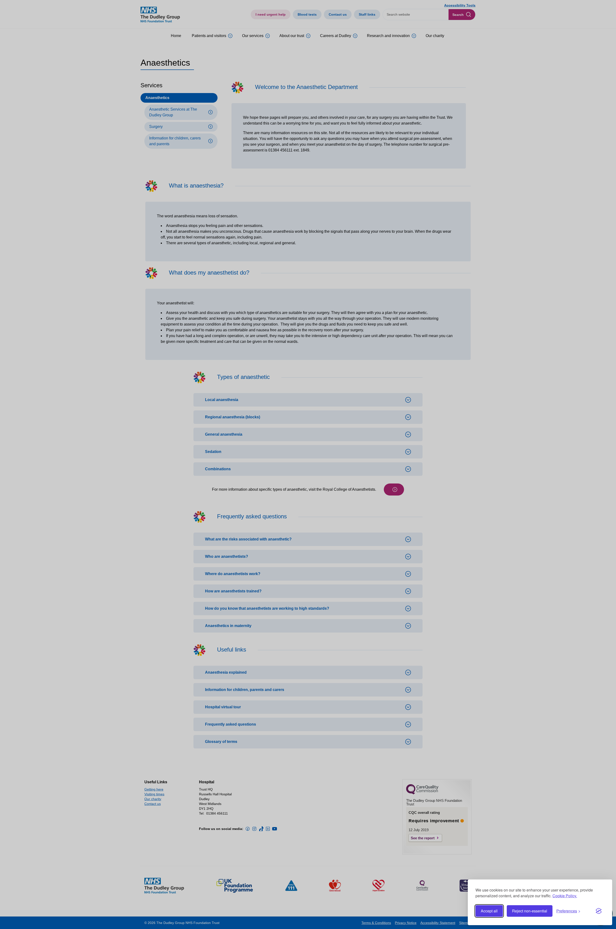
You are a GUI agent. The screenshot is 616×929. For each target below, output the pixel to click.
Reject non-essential (529, 911)
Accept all (489, 911)
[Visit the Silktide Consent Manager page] (598, 911)
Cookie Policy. (564, 895)
